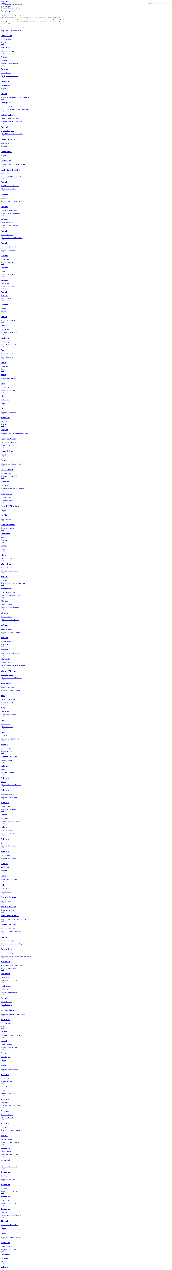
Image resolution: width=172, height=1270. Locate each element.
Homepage (4, 8)
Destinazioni (11, 8)
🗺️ (4, 6)
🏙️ (10, 6)
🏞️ (8, 6)
